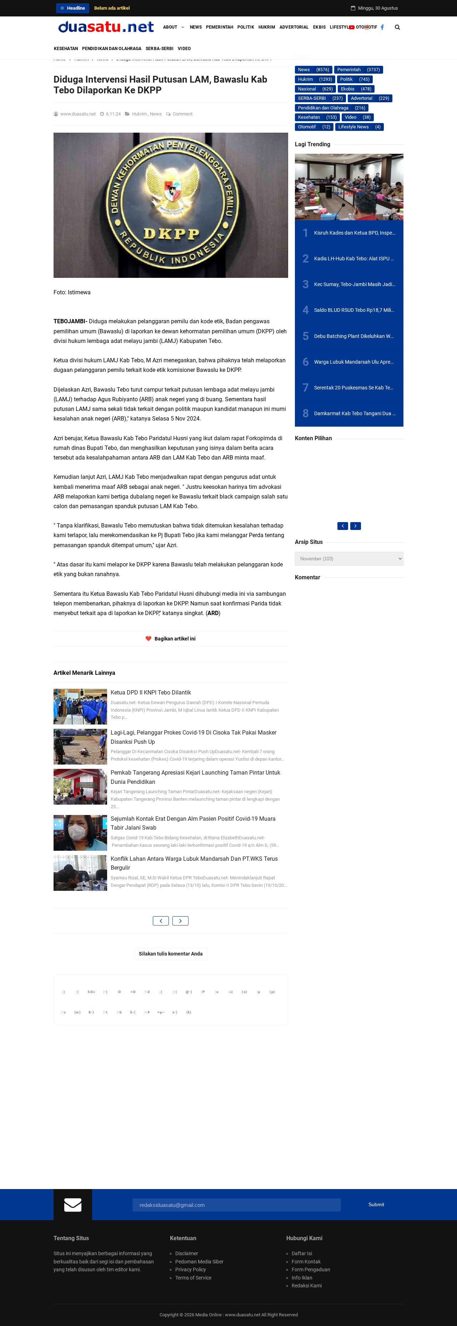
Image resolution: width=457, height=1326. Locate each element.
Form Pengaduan (311, 1269)
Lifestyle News (353, 126)
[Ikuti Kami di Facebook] (382, 27)
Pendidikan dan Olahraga (323, 108)
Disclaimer (186, 1253)
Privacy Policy (190, 1269)
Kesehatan (309, 117)
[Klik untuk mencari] (397, 27)
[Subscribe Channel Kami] (351, 27)
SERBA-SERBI (312, 98)
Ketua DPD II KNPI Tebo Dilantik (151, 692)
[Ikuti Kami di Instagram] (367, 27)
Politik (346, 79)
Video (350, 117)
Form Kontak (306, 1261)
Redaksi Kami (307, 1285)
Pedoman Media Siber (199, 1261)
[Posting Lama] (180, 920)
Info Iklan (302, 1278)
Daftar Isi (302, 1253)
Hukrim (140, 114)
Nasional (307, 89)
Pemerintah (349, 69)
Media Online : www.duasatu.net (227, 1314)
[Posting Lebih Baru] (161, 920)
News (156, 114)
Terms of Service (193, 1278)
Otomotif (307, 126)
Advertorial (361, 98)
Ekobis (348, 89)
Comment (183, 114)
